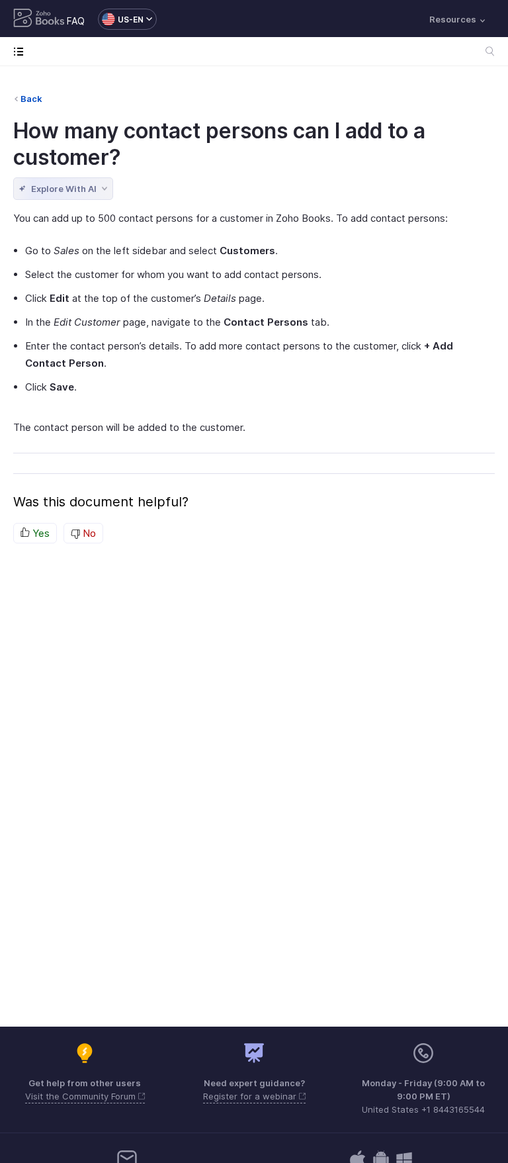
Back (31, 98)
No (88, 533)
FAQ (76, 20)
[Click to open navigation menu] (21, 51)
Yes (40, 533)
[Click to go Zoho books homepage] (39, 19)
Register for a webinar (251, 1096)
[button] (121, 19)
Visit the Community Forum (81, 1096)
